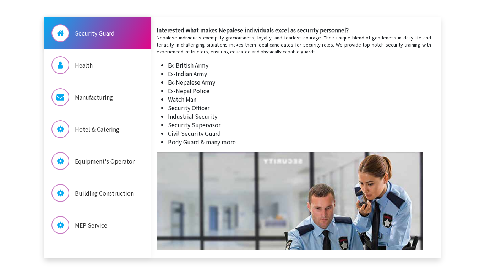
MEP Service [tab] (91, 225)
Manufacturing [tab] (94, 97)
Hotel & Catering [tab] (97, 129)
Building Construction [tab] (104, 193)
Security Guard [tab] (95, 33)
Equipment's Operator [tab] (105, 161)
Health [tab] (84, 65)
